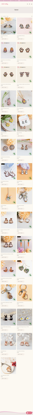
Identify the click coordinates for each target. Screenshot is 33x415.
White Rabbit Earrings (19, 181)
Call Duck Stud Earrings (20, 229)
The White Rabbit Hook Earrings (4, 181)
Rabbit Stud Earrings (19, 132)
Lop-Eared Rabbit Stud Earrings (20, 35)
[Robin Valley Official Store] (5, 4)
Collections (4, 16)
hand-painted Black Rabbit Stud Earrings (6, 326)
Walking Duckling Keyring (20, 302)
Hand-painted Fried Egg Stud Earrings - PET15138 (23, 326)
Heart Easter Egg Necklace (20, 108)
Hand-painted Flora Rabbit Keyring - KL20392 (6, 302)
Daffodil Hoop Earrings (3, 132)
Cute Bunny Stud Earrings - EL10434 (5, 229)
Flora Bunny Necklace (3, 205)
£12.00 (2, 61)
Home (1, 16)
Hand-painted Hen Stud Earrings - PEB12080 (6, 278)
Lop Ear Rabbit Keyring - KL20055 (5, 375)
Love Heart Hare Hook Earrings (20, 278)
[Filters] (32, 16)
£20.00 (2, 182)
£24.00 (18, 255)
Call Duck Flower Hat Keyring (20, 205)
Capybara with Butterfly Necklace (5, 108)
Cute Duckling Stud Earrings (4, 35)
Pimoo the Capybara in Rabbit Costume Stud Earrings (23, 84)
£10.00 (2, 352)
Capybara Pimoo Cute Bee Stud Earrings (6, 84)
